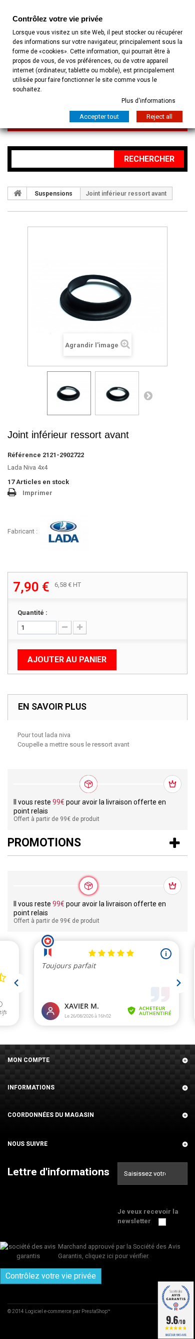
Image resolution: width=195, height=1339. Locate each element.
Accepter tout (99, 116)
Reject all (159, 116)
